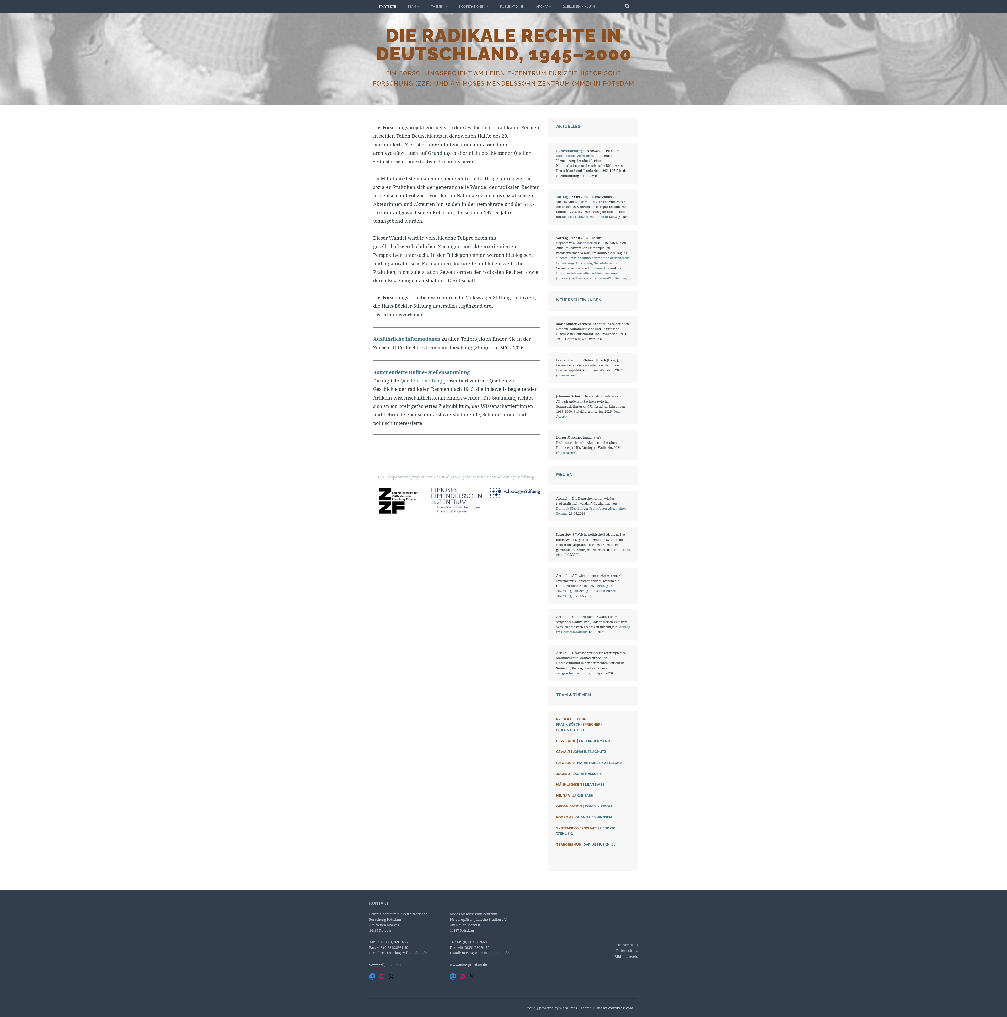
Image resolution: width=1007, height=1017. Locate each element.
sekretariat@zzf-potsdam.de (404, 952)
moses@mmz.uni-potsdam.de (485, 952)
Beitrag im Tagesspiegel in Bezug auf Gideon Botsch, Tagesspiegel (586, 591)
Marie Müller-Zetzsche (573, 155)
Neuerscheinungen (579, 299)
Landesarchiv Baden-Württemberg (602, 278)
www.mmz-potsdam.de (468, 964)
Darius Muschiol (599, 844)
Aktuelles (568, 126)
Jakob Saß (582, 795)
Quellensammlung (579, 6)
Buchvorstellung (569, 150)
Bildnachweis (626, 956)
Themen (437, 6)
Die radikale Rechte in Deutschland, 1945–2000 (503, 45)
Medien (564, 474)
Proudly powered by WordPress (551, 1007)
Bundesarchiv (598, 268)
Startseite (387, 6)
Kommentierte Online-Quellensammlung (421, 372)
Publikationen (512, 6)
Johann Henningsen (593, 817)
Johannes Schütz (589, 752)
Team (412, 6)
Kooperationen (472, 6)
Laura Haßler (586, 774)
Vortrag (562, 197)
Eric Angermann (594, 741)
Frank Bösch (568, 724)
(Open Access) (566, 375)
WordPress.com (620, 1007)
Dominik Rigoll (567, 508)
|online (573, 673)
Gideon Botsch (586, 243)
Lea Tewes (594, 784)
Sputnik (586, 176)
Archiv (542, 6)
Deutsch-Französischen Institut (585, 217)
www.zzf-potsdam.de (386, 964)
